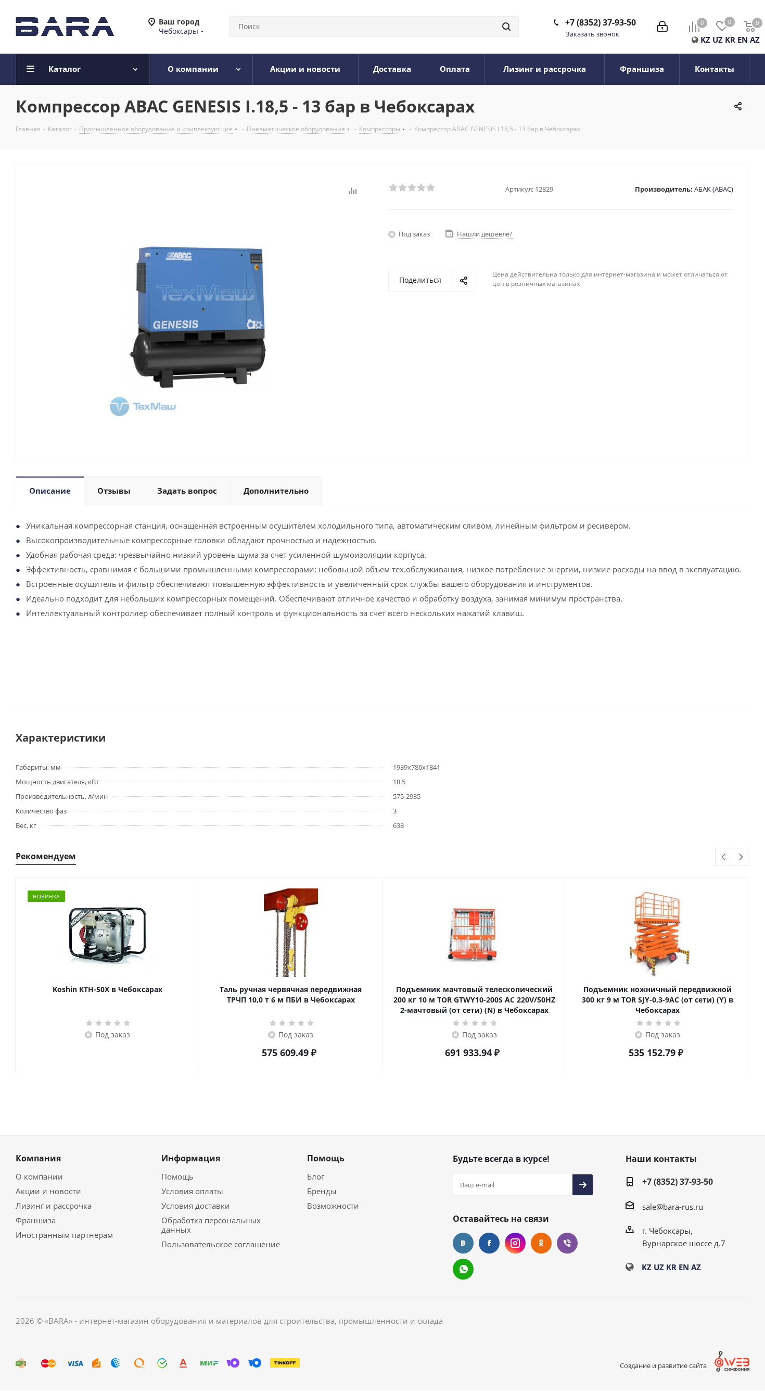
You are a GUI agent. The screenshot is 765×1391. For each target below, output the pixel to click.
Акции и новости (48, 1191)
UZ (717, 39)
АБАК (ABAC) (713, 189)
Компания (38, 1158)
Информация (190, 1158)
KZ (705, 39)
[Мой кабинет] (662, 26)
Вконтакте (463, 1243)
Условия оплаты (192, 1191)
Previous (724, 857)
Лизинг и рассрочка (54, 1205)
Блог (315, 1176)
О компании (39, 1176)
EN (742, 39)
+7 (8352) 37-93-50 (600, 22)
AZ (755, 39)
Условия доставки (195, 1205)
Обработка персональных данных (211, 1225)
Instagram (515, 1243)
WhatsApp (463, 1269)
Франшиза (36, 1220)
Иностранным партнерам (64, 1235)
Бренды (322, 1191)
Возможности (333, 1205)
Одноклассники (541, 1243)
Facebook (489, 1243)
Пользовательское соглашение (220, 1244)
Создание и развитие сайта (663, 1365)
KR (730, 39)
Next (740, 857)
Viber (567, 1243)
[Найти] (506, 26)
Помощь (177, 1176)
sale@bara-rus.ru (672, 1206)
